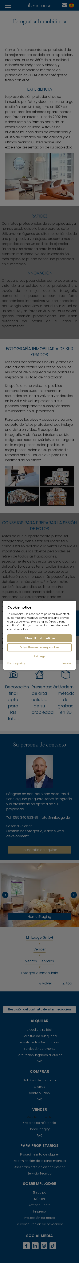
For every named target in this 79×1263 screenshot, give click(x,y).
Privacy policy (16, 663)
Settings (39, 656)
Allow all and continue (39, 638)
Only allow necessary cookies (39, 647)
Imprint (67, 663)
